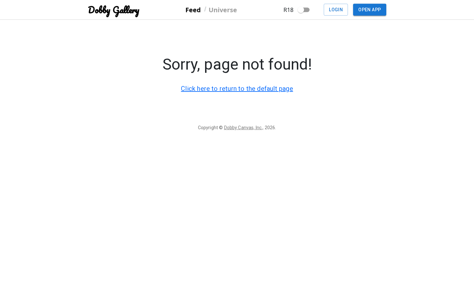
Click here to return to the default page (237, 88)
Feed (193, 9)
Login (336, 9)
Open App (369, 9)
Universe (223, 9)
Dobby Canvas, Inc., (244, 127)
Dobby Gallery (113, 10)
